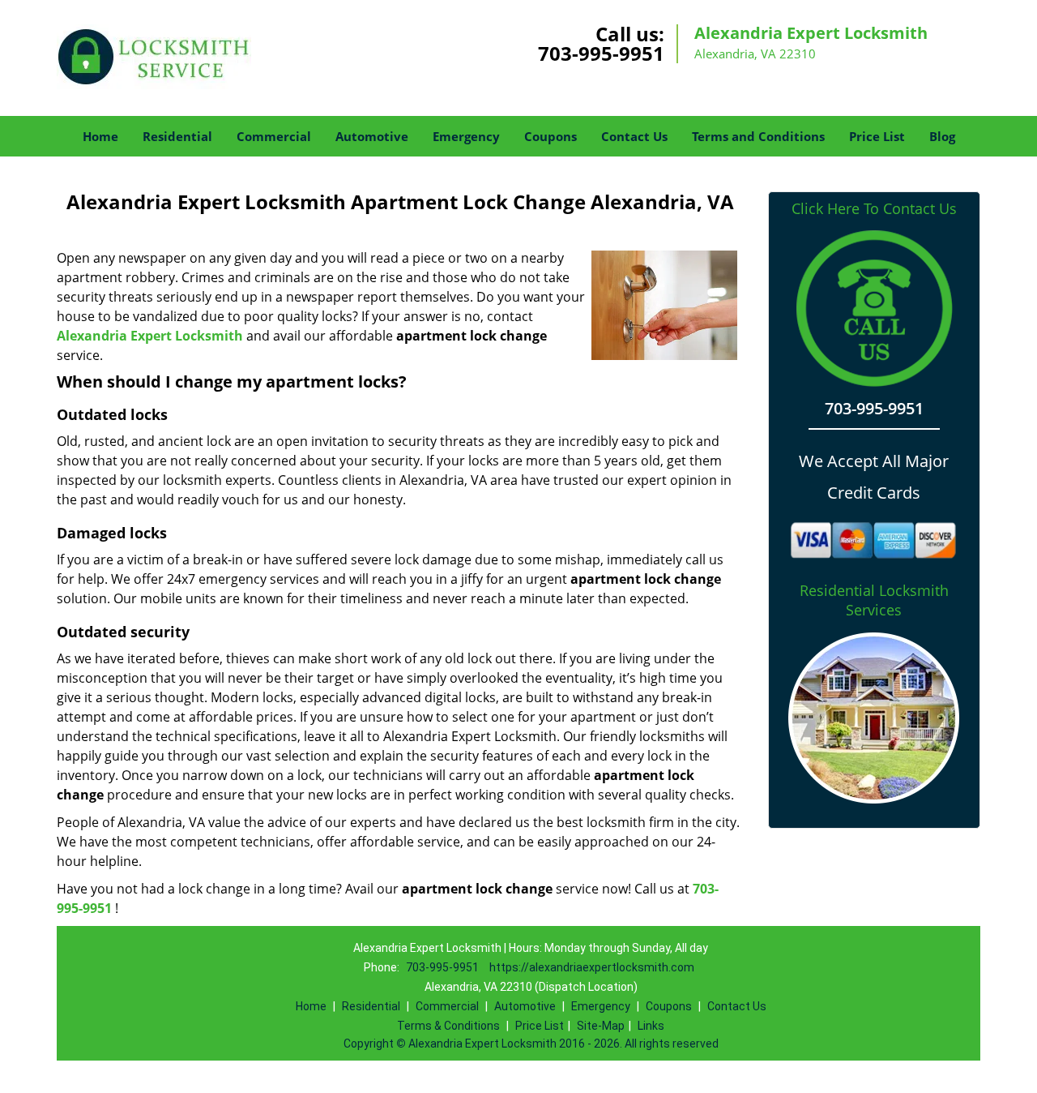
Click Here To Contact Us (874, 208)
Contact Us (634, 136)
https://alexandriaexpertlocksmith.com (591, 967)
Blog (942, 136)
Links (651, 1025)
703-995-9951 (601, 53)
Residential (177, 136)
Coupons (550, 136)
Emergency (466, 136)
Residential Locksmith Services (874, 600)
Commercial (274, 136)
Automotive (371, 136)
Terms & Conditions (448, 1025)
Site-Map (601, 1025)
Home (100, 136)
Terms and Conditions (758, 136)
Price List (877, 136)
